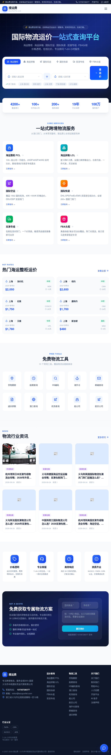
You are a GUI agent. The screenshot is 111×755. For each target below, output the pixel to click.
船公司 (72, 698)
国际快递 (64, 61)
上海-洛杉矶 (24, 84)
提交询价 (80, 628)
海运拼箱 (31, 61)
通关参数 (73, 714)
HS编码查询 (74, 686)
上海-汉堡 (48, 84)
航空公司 (73, 702)
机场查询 (73, 694)
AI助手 (106, 2)
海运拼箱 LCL (53, 682)
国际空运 (47, 61)
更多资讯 (102, 437)
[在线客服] (104, 748)
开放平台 (95, 2)
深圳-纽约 (36, 84)
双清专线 (80, 61)
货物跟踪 (73, 678)
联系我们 (95, 682)
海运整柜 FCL (53, 678)
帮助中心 (95, 686)
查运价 (100, 73)
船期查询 (73, 682)
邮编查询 (73, 710)
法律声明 (95, 702)
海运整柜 (14, 61)
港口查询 (73, 690)
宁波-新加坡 (60, 84)
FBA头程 (96, 61)
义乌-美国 (73, 84)
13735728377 (83, 2)
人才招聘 (95, 690)
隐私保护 (77, 751)
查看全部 (102, 270)
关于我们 (95, 678)
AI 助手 (94, 698)
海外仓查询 (74, 706)
